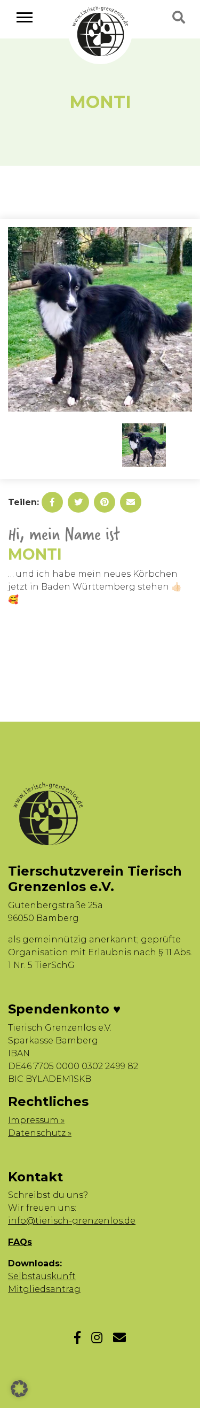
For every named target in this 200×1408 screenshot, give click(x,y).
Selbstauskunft (42, 1276)
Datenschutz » (39, 1133)
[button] (19, 1389)
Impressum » (36, 1120)
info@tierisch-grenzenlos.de (71, 1221)
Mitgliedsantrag (44, 1289)
